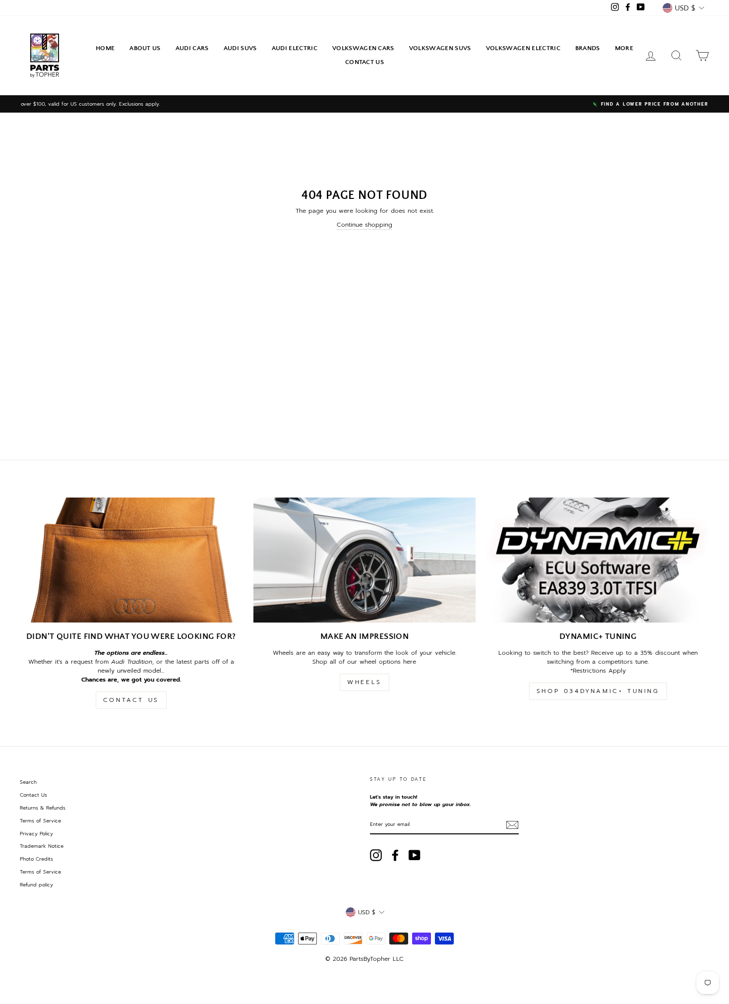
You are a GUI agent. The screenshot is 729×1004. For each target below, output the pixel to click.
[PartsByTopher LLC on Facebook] (395, 855)
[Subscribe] (512, 825)
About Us (145, 48)
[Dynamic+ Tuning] (597, 560)
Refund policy (36, 884)
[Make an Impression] (364, 560)
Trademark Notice (41, 846)
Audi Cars (192, 48)
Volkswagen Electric (523, 48)
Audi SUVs (240, 48)
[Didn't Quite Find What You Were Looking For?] (131, 560)
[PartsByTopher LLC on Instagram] (376, 855)
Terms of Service (40, 820)
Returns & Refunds (42, 808)
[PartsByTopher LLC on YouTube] (415, 855)
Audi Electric (294, 48)
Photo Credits (36, 859)
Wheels (364, 682)
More (624, 48)
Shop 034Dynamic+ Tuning (598, 691)
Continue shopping (364, 224)
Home (105, 48)
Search (28, 782)
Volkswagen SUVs (440, 48)
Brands (587, 48)
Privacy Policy (36, 833)
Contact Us (364, 62)
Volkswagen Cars (363, 48)
